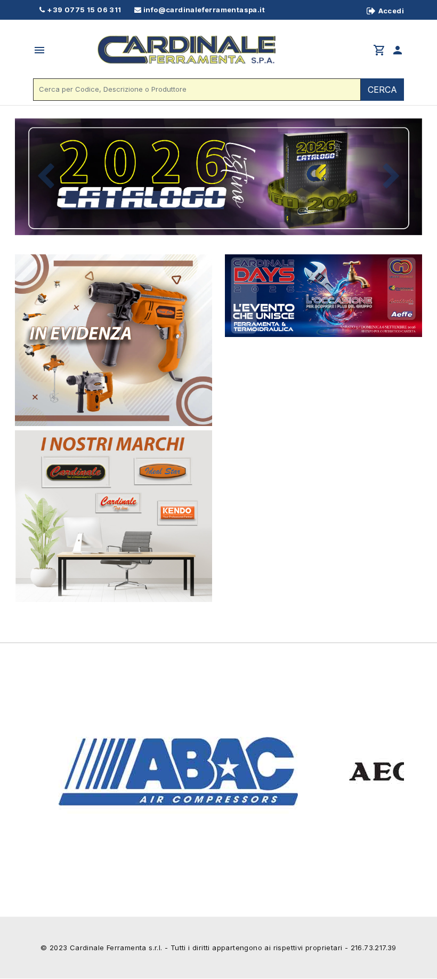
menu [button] (39, 50)
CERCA (382, 89)
